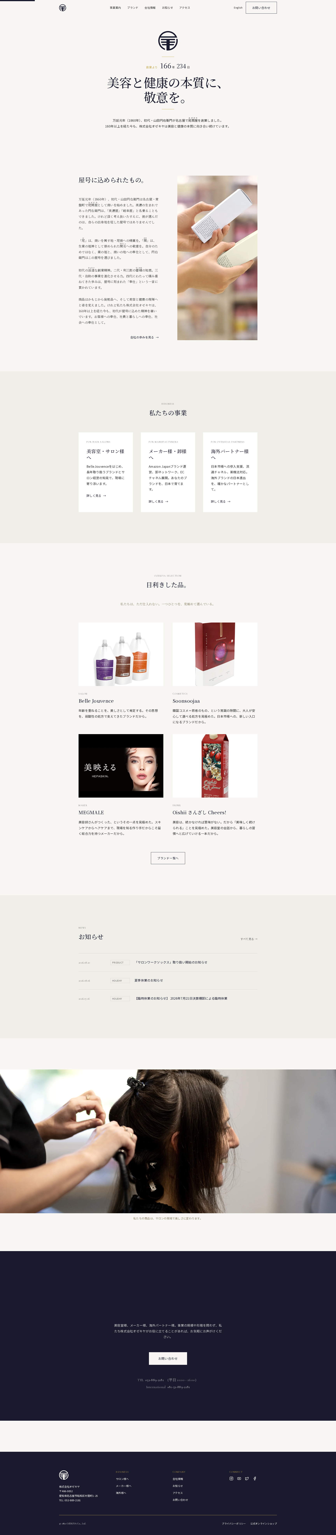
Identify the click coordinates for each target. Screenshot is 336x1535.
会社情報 (150, 8)
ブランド (132, 8)
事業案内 (115, 8)
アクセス (184, 8)
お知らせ (167, 8)
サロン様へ (122, 1479)
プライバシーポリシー (234, 1523)
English (238, 7)
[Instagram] (231, 1478)
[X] (247, 1478)
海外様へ (121, 1493)
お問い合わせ (261, 8)
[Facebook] (255, 1478)
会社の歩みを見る (144, 337)
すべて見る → (249, 939)
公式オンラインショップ (263, 1523)
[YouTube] (239, 1478)
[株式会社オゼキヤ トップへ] (62, 7)
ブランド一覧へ (168, 858)
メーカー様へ (123, 1486)
